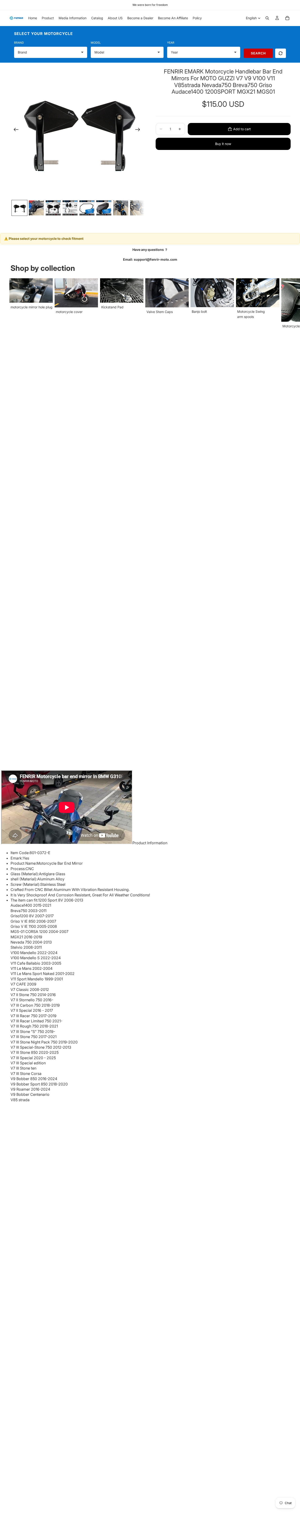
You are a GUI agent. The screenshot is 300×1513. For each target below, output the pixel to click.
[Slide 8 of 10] (137, 207)
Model (96, 42)
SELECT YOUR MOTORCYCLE (43, 33)
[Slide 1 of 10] (19, 207)
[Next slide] (139, 130)
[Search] (267, 18)
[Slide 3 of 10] (53, 207)
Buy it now (223, 144)
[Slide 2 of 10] (36, 207)
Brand (19, 42)
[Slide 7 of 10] (120, 207)
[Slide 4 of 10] (70, 207)
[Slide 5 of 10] (86, 207)
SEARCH (258, 53)
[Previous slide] (14, 130)
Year (170, 42)
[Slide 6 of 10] (103, 207)
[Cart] (287, 18)
